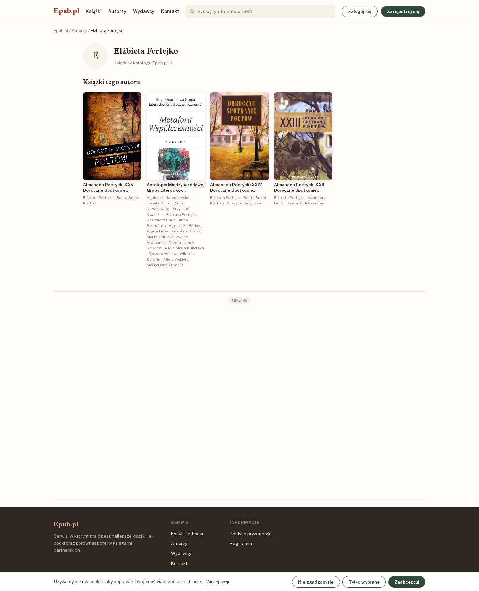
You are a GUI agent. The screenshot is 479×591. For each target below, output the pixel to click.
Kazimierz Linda (161, 220)
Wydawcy (143, 11)
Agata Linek (157, 231)
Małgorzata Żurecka (165, 265)
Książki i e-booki (187, 533)
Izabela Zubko (159, 203)
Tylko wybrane (364, 581)
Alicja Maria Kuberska (184, 248)
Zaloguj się (359, 11)
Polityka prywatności (251, 533)
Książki (94, 11)
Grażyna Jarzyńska (244, 203)
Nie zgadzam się (316, 581)
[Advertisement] (239, 400)
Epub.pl (66, 11)
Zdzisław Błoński (186, 231)
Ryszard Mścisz (163, 253)
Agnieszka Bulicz (184, 225)
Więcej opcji (217, 581)
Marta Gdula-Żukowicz (167, 237)
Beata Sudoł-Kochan (305, 203)
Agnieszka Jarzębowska (168, 197)
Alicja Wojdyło (175, 259)
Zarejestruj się (403, 11)
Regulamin (241, 543)
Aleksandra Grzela (164, 242)
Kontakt (170, 11)
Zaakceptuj (406, 581)
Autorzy (117, 11)
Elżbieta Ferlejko (98, 197)
